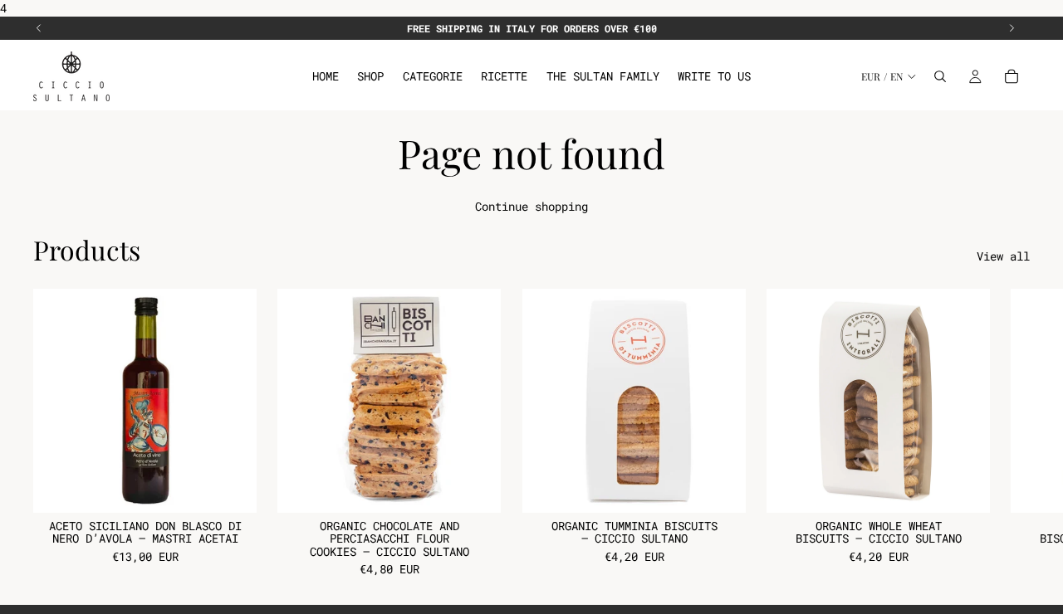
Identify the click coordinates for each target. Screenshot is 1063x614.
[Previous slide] (39, 28)
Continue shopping (531, 206)
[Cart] (1011, 76)
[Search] (940, 76)
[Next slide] (1011, 28)
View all (1003, 256)
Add (245, 487)
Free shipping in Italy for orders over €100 (532, 28)
